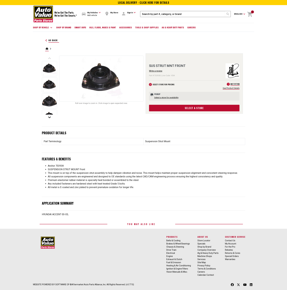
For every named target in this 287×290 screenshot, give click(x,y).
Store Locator (203, 240)
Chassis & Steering (175, 247)
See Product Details (231, 88)
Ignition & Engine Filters (177, 268)
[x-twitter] (238, 284)
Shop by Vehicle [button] (43, 27)
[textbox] (182, 14)
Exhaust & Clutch (174, 259)
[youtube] (245, 284)
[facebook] (232, 284)
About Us (202, 236)
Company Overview (206, 250)
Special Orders (232, 256)
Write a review (155, 71)
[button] (91, 14)
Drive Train (171, 250)
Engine (169, 256)
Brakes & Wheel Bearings (178, 243)
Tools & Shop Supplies (147, 27)
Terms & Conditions (206, 268)
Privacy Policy (203, 265)
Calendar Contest (205, 275)
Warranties (230, 259)
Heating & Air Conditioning (178, 265)
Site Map (201, 262)
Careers (191, 27)
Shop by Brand (63, 27)
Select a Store (194, 108)
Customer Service (235, 236)
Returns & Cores (232, 253)
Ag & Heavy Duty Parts (173, 27)
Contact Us (230, 240)
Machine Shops (204, 256)
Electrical (170, 253)
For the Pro (230, 247)
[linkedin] (251, 284)
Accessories (125, 27)
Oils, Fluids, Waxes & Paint (102, 27)
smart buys (80, 27)
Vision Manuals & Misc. (177, 272)
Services (201, 259)
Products (172, 236)
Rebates (229, 250)
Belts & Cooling (173, 240)
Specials (201, 243)
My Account (230, 243)
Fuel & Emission (173, 262)
